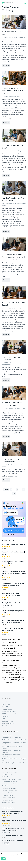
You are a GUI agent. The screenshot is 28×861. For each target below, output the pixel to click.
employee (18, 655)
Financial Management (10, 660)
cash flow (16, 645)
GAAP (19, 665)
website (7, 682)
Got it (3, 858)
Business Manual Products (9, 711)
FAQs (3, 718)
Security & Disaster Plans (8, 797)
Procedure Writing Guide (8, 802)
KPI (19, 668)
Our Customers (6, 704)
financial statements (9, 665)
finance (4, 658)
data (21, 653)
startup (4, 680)
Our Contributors (6, 706)
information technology (9, 668)
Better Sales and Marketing (15, 37)
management (6, 670)
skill (7, 677)
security (4, 677)
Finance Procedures (7, 774)
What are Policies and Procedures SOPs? (13, 737)
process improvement (7, 672)
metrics (12, 670)
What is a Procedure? (7, 735)
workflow (11, 682)
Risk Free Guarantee (7, 721)
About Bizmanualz (7, 702)
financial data (11, 658)
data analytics (5, 655)
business (12, 642)
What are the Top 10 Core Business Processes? (11, 751)
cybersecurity (15, 653)
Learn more (16, 856)
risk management (16, 674)
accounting (7, 639)
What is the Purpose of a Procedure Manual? (14, 740)
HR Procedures (6, 777)
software (20, 677)
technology (15, 680)
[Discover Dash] (14, 519)
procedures (18, 670)
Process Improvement (8, 723)
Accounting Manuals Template (10, 772)
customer (15, 651)
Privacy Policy (5, 716)
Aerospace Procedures (8, 793)
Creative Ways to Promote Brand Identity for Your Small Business (12, 90)
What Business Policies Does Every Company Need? (14, 759)
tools (22, 680)
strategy (9, 680)
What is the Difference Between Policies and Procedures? (14, 743)
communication (9, 648)
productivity (17, 672)
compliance (6, 651)
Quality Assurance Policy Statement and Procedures (12, 784)
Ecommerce (12, 655)
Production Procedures (8, 800)
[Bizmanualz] (7, 3)
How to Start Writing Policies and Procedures (14, 763)
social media (13, 677)
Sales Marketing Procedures (9, 781)
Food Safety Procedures (8, 795)
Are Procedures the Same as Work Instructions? (11, 755)
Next (14, 493)
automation (17, 639)
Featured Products (7, 709)
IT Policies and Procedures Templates (12, 779)
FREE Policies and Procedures (10, 714)
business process (7, 645)
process (24, 670)
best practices (5, 642)
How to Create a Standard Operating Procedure (12, 747)
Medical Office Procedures (9, 788)
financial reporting (7, 663)
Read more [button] (6, 65)
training (3, 682)
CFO (21, 645)
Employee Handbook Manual (9, 790)
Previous (6, 489)
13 (23, 489)
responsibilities (5, 674)
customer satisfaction (7, 653)
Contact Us (5, 726)
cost (11, 651)
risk (9, 674)
